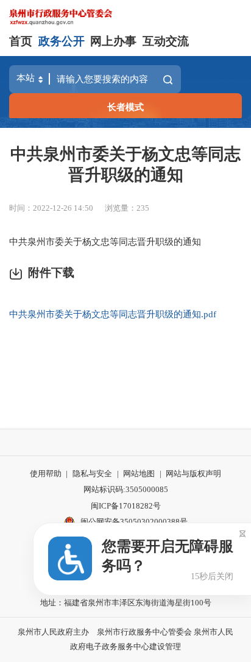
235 (142, 208)
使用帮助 (46, 473)
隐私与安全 (92, 473)
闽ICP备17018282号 (126, 505)
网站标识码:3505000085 (125, 489)
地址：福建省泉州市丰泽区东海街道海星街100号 (125, 602)
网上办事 (113, 41)
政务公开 (61, 41)
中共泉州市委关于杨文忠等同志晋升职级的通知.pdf (112, 314)
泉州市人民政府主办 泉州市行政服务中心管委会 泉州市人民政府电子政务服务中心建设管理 (125, 639)
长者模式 (125, 107)
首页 (20, 41)
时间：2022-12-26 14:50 (51, 208)
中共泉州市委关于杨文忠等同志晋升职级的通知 (125, 164)
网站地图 (139, 473)
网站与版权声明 (193, 473)
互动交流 (166, 41)
